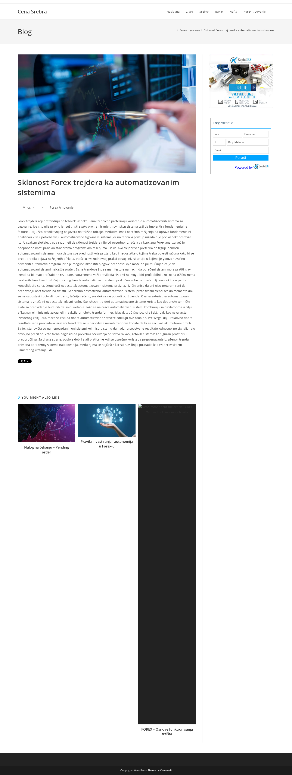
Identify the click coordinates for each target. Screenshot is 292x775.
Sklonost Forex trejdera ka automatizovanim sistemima (239, 30)
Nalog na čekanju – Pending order (46, 449)
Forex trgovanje (62, 207)
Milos (27, 207)
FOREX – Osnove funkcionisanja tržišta (167, 731)
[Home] (175, 30)
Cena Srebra (32, 11)
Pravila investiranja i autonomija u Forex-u (107, 444)
